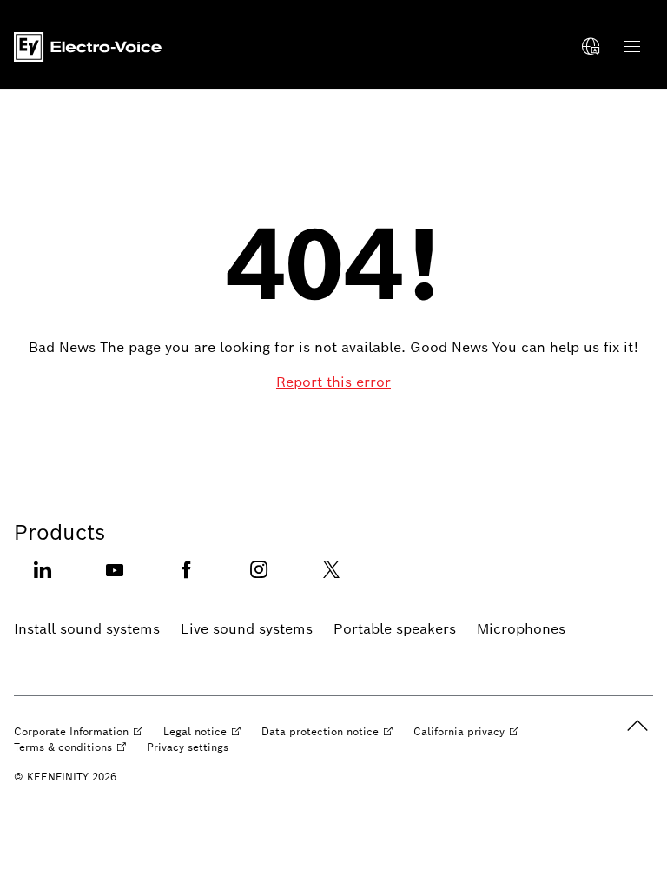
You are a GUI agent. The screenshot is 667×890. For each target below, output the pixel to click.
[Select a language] (590, 47)
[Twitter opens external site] (331, 580)
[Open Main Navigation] (632, 47)
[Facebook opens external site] (187, 580)
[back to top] (637, 726)
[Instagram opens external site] (259, 580)
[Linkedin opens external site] (42, 580)
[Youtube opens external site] (114, 580)
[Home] (88, 47)
